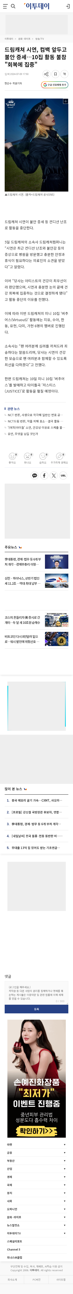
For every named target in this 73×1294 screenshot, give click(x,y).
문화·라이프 (24, 38)
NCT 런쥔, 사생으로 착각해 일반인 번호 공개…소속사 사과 (37, 415)
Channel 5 (13, 1249)
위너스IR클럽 (14, 1257)
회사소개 (12, 1279)
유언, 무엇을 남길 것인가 (23, 434)
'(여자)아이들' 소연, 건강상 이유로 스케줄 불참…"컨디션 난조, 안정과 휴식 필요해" (37, 427)
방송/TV (39, 38)
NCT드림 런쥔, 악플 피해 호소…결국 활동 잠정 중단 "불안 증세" (37, 421)
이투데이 (9, 38)
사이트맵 (61, 1279)
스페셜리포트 (14, 1241)
